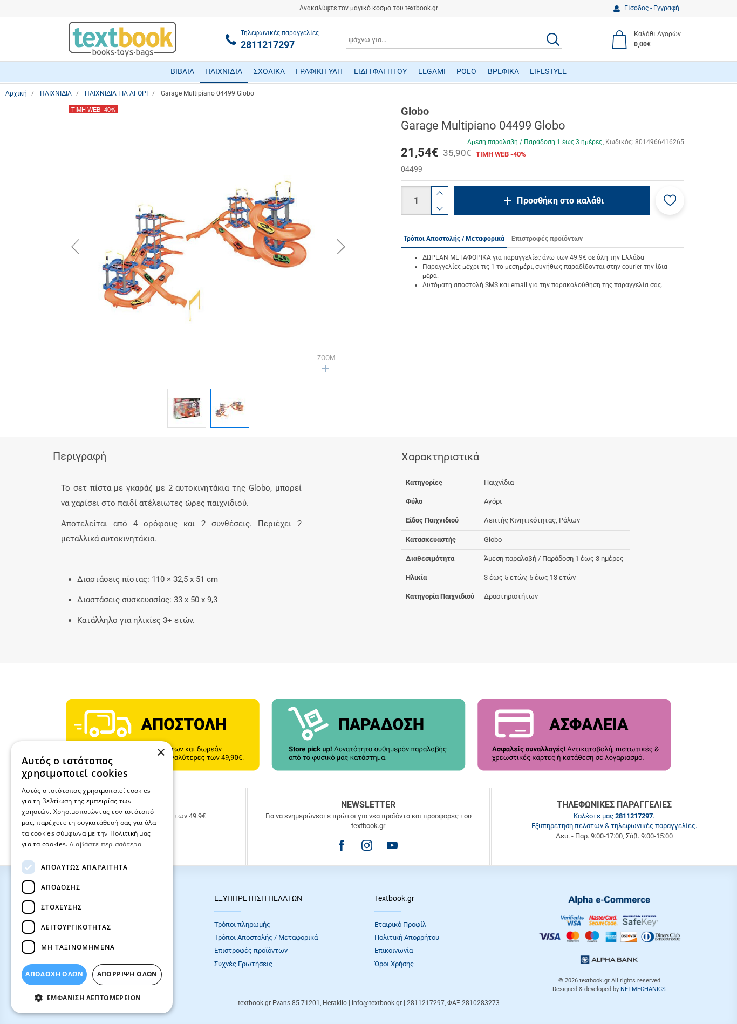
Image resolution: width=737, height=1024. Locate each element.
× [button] (160, 753)
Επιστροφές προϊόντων (251, 950)
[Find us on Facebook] (341, 845)
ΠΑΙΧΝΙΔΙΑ (223, 71)
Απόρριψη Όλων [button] (127, 974)
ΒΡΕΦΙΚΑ (503, 71)
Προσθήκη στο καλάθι (560, 200)
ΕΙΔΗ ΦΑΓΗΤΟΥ (380, 71)
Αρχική (16, 93)
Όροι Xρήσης (394, 964)
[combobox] (454, 39)
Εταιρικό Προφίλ (400, 924)
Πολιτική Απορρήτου (406, 937)
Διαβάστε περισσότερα (105, 844)
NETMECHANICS (643, 989)
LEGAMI (432, 71)
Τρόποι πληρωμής (242, 924)
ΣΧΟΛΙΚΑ (269, 71)
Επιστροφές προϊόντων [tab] (547, 238)
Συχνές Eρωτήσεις (243, 964)
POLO (466, 71)
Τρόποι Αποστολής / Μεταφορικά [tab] (454, 238)
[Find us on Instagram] (367, 845)
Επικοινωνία (393, 950)
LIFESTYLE (548, 71)
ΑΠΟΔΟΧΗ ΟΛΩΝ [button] (54, 974)
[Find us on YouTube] (392, 845)
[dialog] (92, 877)
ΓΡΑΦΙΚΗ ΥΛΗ (319, 71)
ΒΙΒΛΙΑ (182, 71)
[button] (670, 200)
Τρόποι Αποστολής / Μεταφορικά (266, 937)
